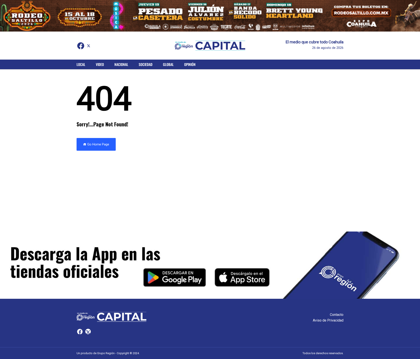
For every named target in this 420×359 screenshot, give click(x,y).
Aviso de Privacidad (328, 320)
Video (100, 64)
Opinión (190, 64)
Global (168, 64)
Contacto (336, 315)
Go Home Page (97, 144)
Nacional (121, 64)
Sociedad (145, 64)
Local (81, 64)
